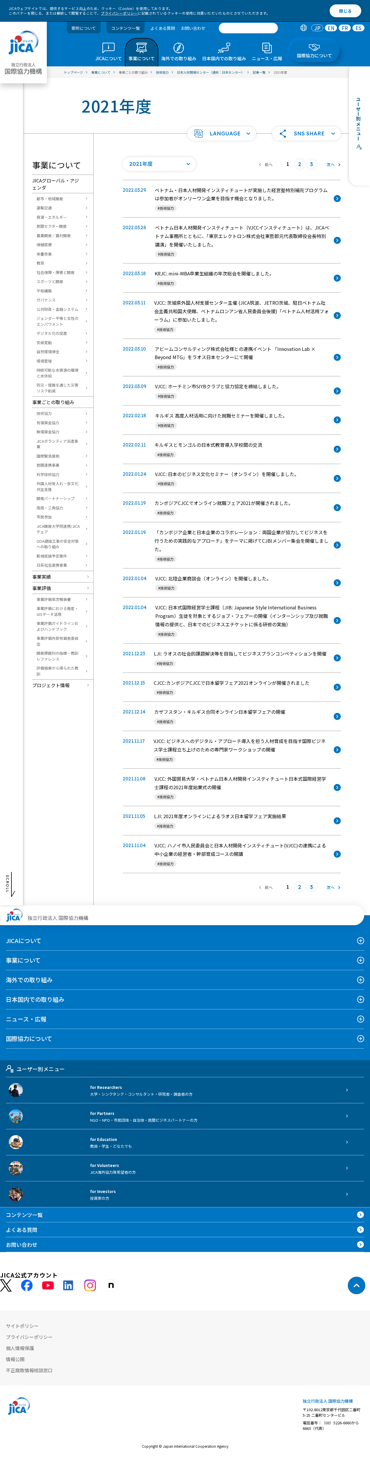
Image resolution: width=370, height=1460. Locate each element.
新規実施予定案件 (52, 556)
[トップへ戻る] (356, 1285)
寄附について (83, 28)
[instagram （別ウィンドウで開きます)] (90, 1285)
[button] (221, 134)
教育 (40, 263)
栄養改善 (44, 254)
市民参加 (44, 517)
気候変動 (44, 342)
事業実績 (41, 576)
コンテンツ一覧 (125, 28)
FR (345, 28)
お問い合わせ (193, 28)
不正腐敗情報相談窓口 (29, 1370)
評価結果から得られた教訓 (57, 671)
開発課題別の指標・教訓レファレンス (57, 656)
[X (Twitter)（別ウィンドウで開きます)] (6, 1285)
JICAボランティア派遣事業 (57, 444)
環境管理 (44, 361)
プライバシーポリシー (119, 13)
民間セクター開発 (52, 226)
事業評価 (41, 588)
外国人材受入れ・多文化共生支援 (57, 486)
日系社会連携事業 (52, 565)
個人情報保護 (20, 1348)
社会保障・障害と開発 (56, 272)
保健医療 (44, 244)
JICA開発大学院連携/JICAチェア (58, 529)
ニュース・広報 (26, 1019)
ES (358, 28)
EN (331, 28)
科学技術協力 (48, 474)
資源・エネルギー (52, 217)
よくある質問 (162, 28)
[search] (248, 28)
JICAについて (24, 940)
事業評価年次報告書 (54, 599)
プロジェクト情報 (51, 685)
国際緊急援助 (48, 456)
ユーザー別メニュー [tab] (40, 1069)
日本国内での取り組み (35, 999)
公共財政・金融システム (57, 309)
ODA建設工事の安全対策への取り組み (58, 544)
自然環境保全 (48, 351)
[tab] (303, 28)
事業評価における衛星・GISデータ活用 (57, 611)
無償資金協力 (48, 432)
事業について (23, 960)
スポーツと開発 (50, 281)
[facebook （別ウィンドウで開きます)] (27, 1285)
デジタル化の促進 (52, 333)
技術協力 (44, 413)
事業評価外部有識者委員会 (57, 641)
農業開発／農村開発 (54, 235)
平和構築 (44, 291)
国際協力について (29, 1038)
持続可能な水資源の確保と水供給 (57, 373)
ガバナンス (46, 300)
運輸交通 (44, 208)
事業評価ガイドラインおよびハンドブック (57, 626)
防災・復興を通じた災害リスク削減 (57, 388)
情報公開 (15, 1359)
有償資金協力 (48, 422)
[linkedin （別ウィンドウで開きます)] (69, 1285)
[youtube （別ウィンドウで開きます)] (48, 1285)
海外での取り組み (29, 979)
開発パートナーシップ (56, 498)
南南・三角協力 (50, 508)
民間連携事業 (48, 465)
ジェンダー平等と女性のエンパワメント (57, 321)
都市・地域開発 (50, 198)
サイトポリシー (22, 1325)
